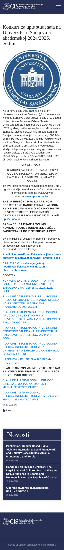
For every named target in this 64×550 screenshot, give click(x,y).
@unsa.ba (14, 219)
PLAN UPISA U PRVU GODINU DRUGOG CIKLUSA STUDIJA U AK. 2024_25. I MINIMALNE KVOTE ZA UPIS (28, 384)
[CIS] (23, 6)
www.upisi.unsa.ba (37, 196)
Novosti (10, 410)
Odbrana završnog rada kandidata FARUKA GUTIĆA (27, 491)
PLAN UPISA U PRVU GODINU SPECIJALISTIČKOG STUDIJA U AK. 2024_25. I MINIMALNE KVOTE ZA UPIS (31, 396)
